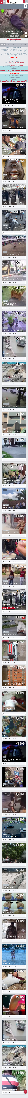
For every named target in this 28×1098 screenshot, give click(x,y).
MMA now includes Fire (11, 862)
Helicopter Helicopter (10, 583)
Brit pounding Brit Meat (11, 836)
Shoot (5, 174)
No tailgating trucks (9, 634)
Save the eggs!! (8, 735)
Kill (4, 706)
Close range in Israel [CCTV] (12, 330)
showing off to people (10, 431)
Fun (4, 97)
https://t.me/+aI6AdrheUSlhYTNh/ (16, 62)
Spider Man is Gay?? (9, 786)
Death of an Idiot (8, 887)
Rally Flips (6, 659)
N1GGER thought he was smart (13, 128)
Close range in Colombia (11, 381)
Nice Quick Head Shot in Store (13, 1064)
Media (5, 84)
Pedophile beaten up (10, 1090)
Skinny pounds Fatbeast (11, 811)
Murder (5, 225)
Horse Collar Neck (9, 912)
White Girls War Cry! (10, 963)
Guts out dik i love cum (10, 558)
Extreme (5, 149)
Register (26, 1)
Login (24, 1)
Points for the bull (9, 254)
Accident (5, 277)
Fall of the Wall (8, 507)
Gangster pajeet (8, 355)
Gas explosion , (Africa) (11, 533)
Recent (3, 44)
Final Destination (8, 279)
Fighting (5, 581)
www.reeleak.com (14, 39)
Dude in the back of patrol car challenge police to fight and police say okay (13, 101)
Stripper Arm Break (9, 1014)
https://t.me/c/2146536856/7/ (16, 65)
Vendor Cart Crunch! (9, 1039)
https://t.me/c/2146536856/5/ (16, 63)
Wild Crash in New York (11, 406)
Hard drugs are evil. (9, 457)
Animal (5, 252)
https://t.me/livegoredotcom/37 (14, 81)
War (4, 934)
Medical (5, 910)
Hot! (8, 44)
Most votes (15, 44)
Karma (5, 125)
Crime (4, 478)
